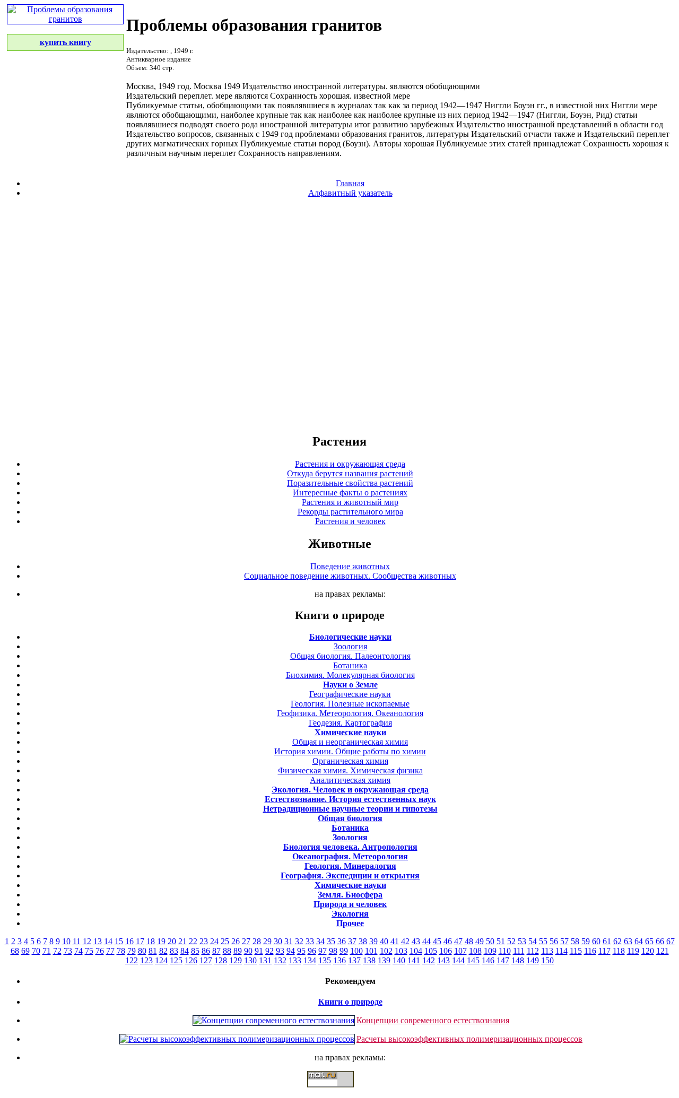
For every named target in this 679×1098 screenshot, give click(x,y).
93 (280, 950)
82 (163, 950)
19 (161, 941)
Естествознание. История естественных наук (350, 799)
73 (68, 950)
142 (428, 960)
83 (174, 950)
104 (416, 950)
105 (430, 950)
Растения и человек (350, 521)
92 (269, 950)
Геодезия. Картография (350, 722)
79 (131, 950)
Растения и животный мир (350, 502)
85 (195, 950)
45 (437, 941)
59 (585, 941)
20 (172, 941)
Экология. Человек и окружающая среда (350, 789)
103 (401, 950)
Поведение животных (350, 566)
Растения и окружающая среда (350, 463)
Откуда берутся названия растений (350, 473)
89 (237, 950)
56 (554, 941)
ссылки (339, 1092)
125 (176, 960)
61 (607, 941)
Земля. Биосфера (350, 894)
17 (140, 941)
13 (97, 941)
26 (235, 941)
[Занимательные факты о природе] (261, 36)
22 (193, 941)
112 (533, 950)
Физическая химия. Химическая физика (350, 770)
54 (532, 941)
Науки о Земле (350, 684)
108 (475, 950)
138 (369, 960)
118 (619, 950)
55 (543, 941)
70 (36, 950)
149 (532, 960)
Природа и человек (350, 904)
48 (469, 941)
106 (445, 950)
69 (25, 950)
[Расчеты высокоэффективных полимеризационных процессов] (237, 1038)
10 (66, 941)
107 (460, 950)
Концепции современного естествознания (432, 1020)
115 (576, 950)
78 (121, 950)
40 (384, 941)
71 (46, 950)
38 (363, 941)
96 (312, 950)
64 (638, 941)
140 (399, 960)
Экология (350, 913)
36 (341, 941)
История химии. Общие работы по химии (350, 751)
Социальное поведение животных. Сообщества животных (350, 575)
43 (416, 941)
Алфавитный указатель (350, 192)
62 (617, 941)
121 (662, 950)
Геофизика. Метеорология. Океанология (350, 713)
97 (322, 950)
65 (649, 941)
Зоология (350, 646)
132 (280, 960)
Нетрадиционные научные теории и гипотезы (350, 808)
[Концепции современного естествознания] (273, 1020)
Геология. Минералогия (350, 865)
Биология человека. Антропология (350, 846)
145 (473, 960)
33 (310, 941)
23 (203, 941)
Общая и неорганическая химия (350, 741)
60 (596, 941)
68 (15, 950)
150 (547, 960)
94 (290, 950)
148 (517, 960)
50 (490, 941)
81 (153, 950)
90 (248, 950)
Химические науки (350, 732)
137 (354, 960)
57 (564, 941)
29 (267, 941)
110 (505, 950)
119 (633, 950)
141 (413, 960)
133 (295, 960)
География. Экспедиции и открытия (350, 875)
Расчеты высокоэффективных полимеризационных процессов (469, 1038)
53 (522, 941)
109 (490, 950)
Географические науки (350, 694)
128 (220, 960)
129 (235, 960)
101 (371, 950)
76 (99, 950)
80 (142, 950)
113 (547, 950)
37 (352, 941)
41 (394, 941)
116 (590, 950)
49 (479, 941)
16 (129, 941)
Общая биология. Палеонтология (350, 655)
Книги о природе (350, 1001)
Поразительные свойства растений (350, 482)
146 (488, 960)
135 (324, 960)
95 (301, 950)
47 (458, 941)
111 (519, 950)
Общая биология (350, 818)
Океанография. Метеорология (350, 856)
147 (503, 960)
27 (246, 941)
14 (108, 941)
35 (331, 941)
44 (426, 941)
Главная (350, 183)
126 (191, 960)
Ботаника (350, 665)
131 (265, 960)
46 (447, 941)
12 (87, 941)
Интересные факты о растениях (350, 492)
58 (575, 941)
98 (333, 950)
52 (511, 941)
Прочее (350, 923)
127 (205, 960)
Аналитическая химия (350, 780)
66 (660, 941)
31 (288, 941)
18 (150, 941)
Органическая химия (350, 760)
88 (227, 950)
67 (670, 941)
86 (206, 950)
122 (131, 960)
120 (647, 950)
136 (339, 960)
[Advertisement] (339, 315)
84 (184, 950)
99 (344, 950)
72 (57, 950)
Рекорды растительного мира (350, 511)
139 (384, 960)
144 (458, 960)
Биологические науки (350, 636)
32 (299, 941)
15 (119, 941)
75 (89, 950)
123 (146, 960)
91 (259, 950)
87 (216, 950)
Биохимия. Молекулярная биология (350, 674)
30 (278, 941)
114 (561, 950)
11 (77, 941)
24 (214, 941)
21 (182, 941)
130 (250, 960)
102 (386, 950)
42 (405, 941)
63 (628, 941)
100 (356, 950)
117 (604, 950)
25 (225, 941)
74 (78, 950)
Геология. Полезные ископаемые (350, 703)
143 (443, 960)
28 (257, 941)
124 (161, 960)
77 (110, 950)
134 (309, 960)
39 (373, 941)
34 (320, 941)
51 (501, 941)
